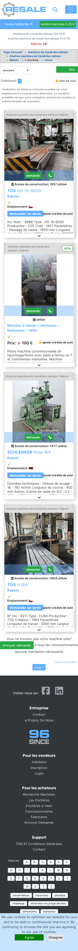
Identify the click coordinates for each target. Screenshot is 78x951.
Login (39, 773)
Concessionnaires (39, 811)
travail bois (42, 895)
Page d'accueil (13, 52)
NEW (67, 248)
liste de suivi (67, 80)
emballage (18, 903)
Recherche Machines (39, 794)
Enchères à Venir (39, 806)
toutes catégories (17, 24)
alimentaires (30, 911)
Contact (39, 714)
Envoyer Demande (39, 822)
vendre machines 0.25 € (58, 24)
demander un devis (25, 214)
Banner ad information (66, 662)
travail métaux (21, 895)
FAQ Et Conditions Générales (39, 844)
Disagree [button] (56, 937)
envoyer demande (17, 645)
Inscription (39, 768)
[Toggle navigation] (71, 9)
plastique (60, 895)
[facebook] (46, 692)
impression (49, 911)
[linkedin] (59, 692)
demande (33, 175)
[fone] (50, 175)
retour (49, 60)
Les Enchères (39, 800)
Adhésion (39, 762)
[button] (39, 235)
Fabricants (39, 817)
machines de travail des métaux (48, 52)
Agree (29, 937)
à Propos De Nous (39, 720)
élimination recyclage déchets (48, 903)
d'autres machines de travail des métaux (35, 56)
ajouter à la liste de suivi (57, 213)
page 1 (39, 667)
